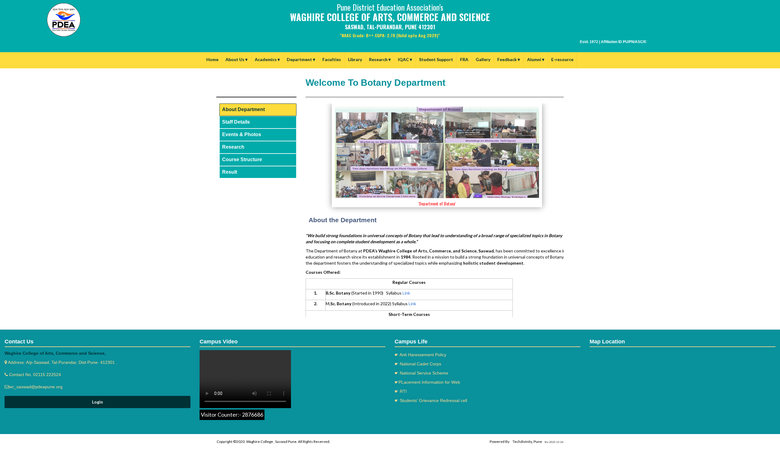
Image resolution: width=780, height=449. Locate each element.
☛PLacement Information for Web (427, 382)
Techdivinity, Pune (527, 441)
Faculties (331, 59)
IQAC (405, 59)
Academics (267, 59)
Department (301, 59)
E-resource (562, 59)
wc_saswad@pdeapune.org (35, 386)
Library (355, 59)
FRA (464, 59)
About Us (236, 59)
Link (406, 292)
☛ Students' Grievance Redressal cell (431, 400)
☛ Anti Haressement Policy (420, 354)
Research (380, 59)
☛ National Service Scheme (421, 373)
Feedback (508, 59)
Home (212, 59)
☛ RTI (401, 391)
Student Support (436, 59)
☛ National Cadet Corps (418, 363)
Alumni (535, 59)
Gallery (483, 59)
